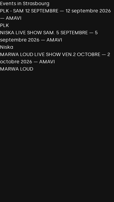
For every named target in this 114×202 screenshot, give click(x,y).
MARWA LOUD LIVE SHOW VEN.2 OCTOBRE (50, 54)
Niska (6, 47)
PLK (4, 25)
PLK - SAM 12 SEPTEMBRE (29, 11)
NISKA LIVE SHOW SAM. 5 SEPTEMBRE (44, 32)
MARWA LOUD (16, 69)
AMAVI (14, 18)
